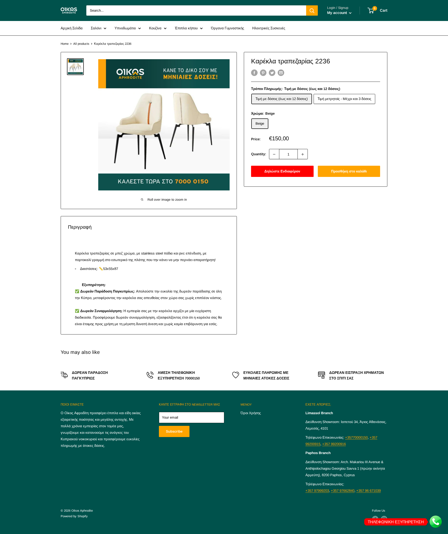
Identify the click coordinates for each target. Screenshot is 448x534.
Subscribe (174, 431)
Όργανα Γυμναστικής (227, 28)
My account (337, 13)
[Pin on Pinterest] (263, 72)
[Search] (312, 10)
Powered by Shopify (74, 516)
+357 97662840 (342, 491)
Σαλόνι (96, 28)
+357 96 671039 (368, 491)
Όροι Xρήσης (251, 413)
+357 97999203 (317, 491)
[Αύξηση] (303, 154)
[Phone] (436, 522)
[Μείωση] (274, 154)
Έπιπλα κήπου (186, 28)
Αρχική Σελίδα (72, 28)
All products (81, 43)
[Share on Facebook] (254, 72)
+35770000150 (356, 437)
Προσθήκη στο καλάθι (349, 171)
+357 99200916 (334, 444)
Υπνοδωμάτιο (125, 28)
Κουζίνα (155, 28)
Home (65, 43)
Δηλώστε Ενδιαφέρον (282, 171)
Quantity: (258, 154)
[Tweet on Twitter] (272, 72)
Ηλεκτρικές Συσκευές (268, 28)
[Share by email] (281, 72)
